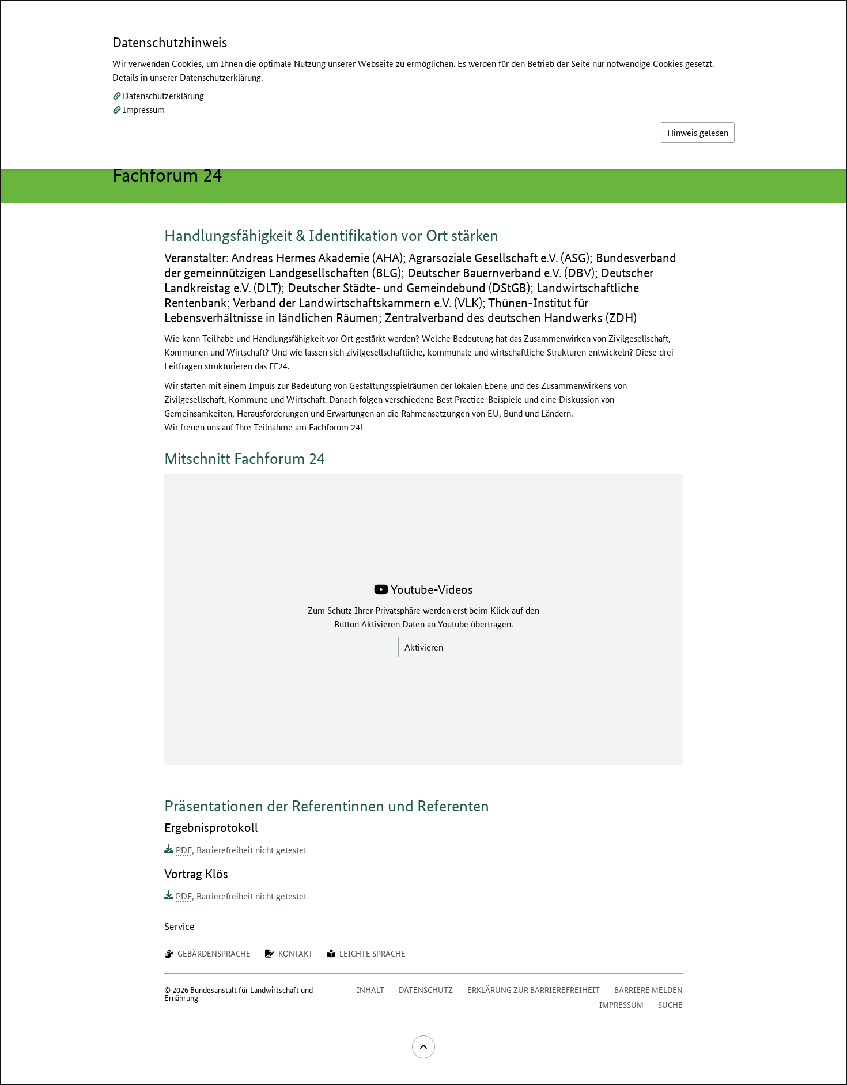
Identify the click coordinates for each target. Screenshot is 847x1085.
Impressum (144, 109)
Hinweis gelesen (697, 132)
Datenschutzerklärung (163, 95)
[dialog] (423, 542)
